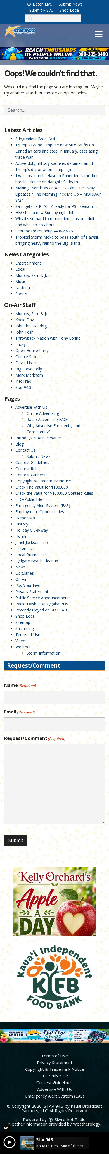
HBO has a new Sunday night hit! (44, 212)
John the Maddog (31, 326)
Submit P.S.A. (41, 10)
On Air (21, 579)
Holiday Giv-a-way (31, 530)
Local (20, 269)
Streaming (24, 628)
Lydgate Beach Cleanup (36, 560)
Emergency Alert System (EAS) (42, 505)
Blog (19, 444)
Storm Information (43, 653)
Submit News (71, 4)
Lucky (20, 344)
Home (21, 536)
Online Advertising (43, 413)
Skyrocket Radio (70, 1119)
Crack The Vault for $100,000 (41, 487)
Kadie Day (24, 319)
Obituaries (24, 573)
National (23, 287)
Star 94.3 (23, 387)
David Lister (26, 362)
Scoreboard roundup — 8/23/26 (44, 231)
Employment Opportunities (39, 511)
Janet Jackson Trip (31, 542)
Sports (21, 293)
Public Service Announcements (43, 597)
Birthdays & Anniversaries (38, 438)
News (20, 567)
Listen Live (42, 4)
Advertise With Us (31, 407)
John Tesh (24, 332)
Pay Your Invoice (30, 585)
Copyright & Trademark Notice (43, 481)
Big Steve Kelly (28, 369)
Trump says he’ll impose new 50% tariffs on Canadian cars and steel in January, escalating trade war (56, 151)
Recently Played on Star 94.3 (41, 610)
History (21, 524)
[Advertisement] (54, 53)
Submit (15, 840)
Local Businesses (31, 554)
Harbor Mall (26, 517)
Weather (23, 646)
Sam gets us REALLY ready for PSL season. (54, 206)
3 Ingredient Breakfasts (36, 138)
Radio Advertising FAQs (48, 419)
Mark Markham (29, 375)
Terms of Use (27, 634)
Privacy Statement (31, 591)
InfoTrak (23, 381)
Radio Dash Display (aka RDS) (42, 603)
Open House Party (32, 350)
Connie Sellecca (29, 356)
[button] (98, 34)
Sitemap (22, 622)
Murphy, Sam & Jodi (33, 275)
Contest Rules (28, 468)
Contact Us (25, 450)
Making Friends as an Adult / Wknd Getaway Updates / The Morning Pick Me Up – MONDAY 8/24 (58, 194)
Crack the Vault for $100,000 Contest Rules (54, 493)
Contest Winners (30, 474)
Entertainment (28, 263)
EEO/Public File (28, 499)
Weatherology (86, 1124)
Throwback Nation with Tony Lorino (48, 338)
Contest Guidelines (32, 462)
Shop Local (70, 10)
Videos (21, 640)
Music (20, 281)
